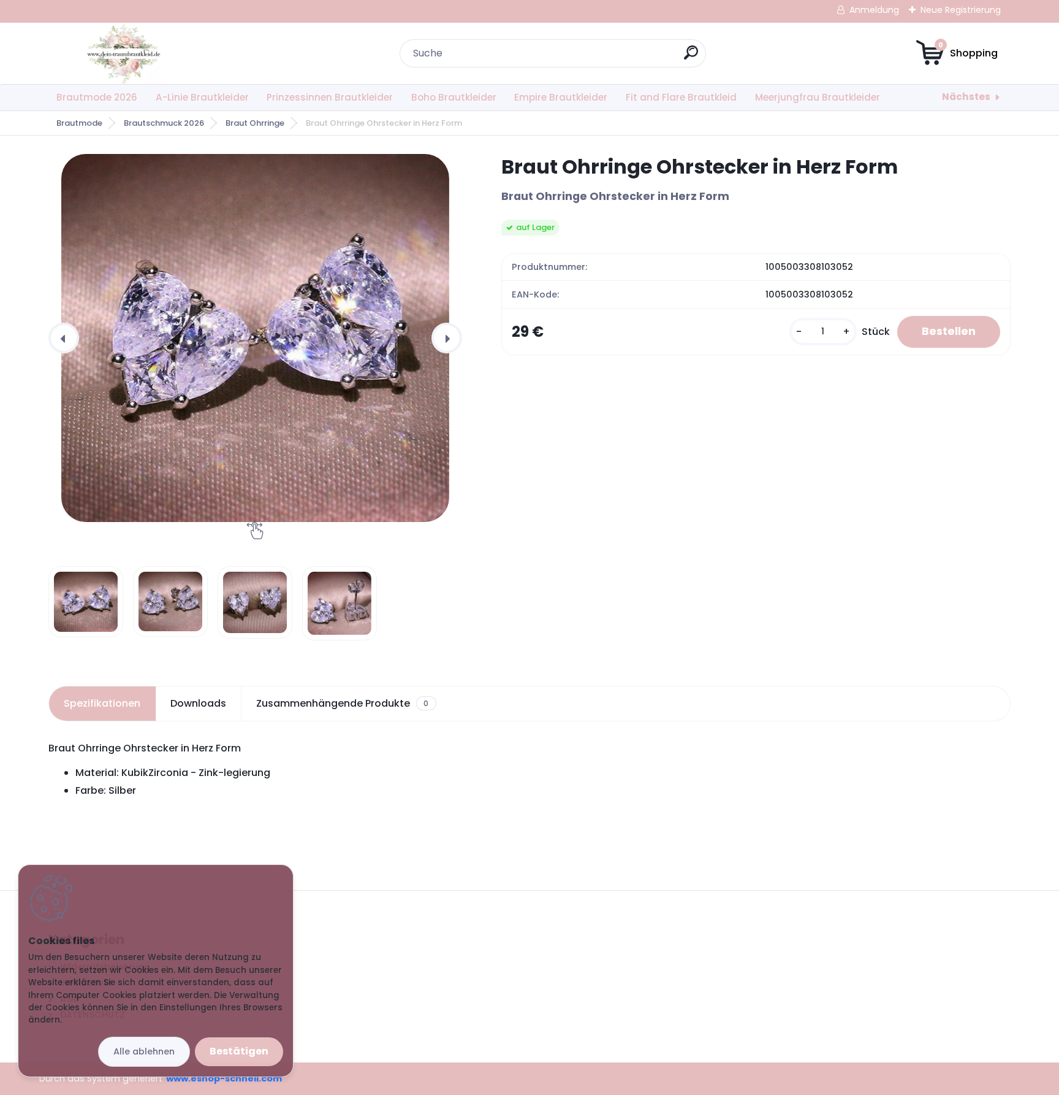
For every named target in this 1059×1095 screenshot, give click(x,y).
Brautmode (79, 123)
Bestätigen (239, 1051)
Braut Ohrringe (255, 123)
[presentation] (63, 338)
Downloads (198, 703)
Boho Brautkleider (453, 97)
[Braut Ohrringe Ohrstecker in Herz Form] (254, 338)
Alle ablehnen (144, 1051)
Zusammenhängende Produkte (342, 703)
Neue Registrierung (960, 10)
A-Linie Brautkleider (202, 97)
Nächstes (966, 96)
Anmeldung (874, 10)
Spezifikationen (102, 703)
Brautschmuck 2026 (164, 123)
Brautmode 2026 (96, 97)
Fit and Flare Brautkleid (681, 97)
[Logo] (123, 53)
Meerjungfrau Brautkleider (817, 97)
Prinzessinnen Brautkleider (330, 97)
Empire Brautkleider (560, 97)
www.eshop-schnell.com (224, 1078)
